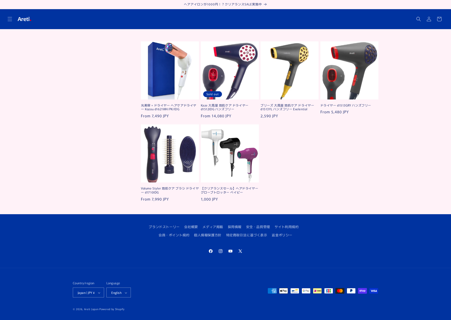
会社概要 (191, 226)
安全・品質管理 (258, 226)
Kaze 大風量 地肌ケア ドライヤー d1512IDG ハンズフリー (225, 107)
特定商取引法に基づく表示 (246, 235)
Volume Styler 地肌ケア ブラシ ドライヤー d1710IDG (170, 190)
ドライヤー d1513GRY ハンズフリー (345, 105)
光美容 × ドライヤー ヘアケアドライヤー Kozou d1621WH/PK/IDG (168, 107)
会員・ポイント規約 (174, 235)
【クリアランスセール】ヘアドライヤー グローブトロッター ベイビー (229, 190)
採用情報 (234, 226)
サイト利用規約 (287, 226)
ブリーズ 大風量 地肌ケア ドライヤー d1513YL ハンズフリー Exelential (287, 107)
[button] (10, 19)
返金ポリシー (282, 235)
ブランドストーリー (164, 226)
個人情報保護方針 (208, 235)
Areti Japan (91, 309)
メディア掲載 (212, 226)
